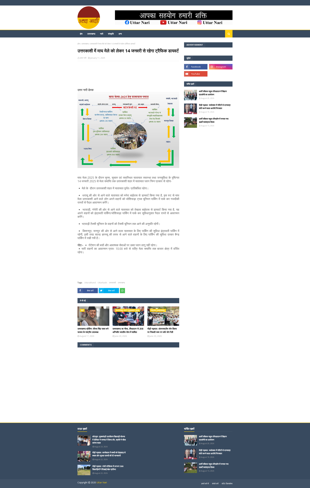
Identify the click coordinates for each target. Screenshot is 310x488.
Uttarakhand (90, 282)
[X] (220, 74)
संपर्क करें (215, 483)
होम (79, 43)
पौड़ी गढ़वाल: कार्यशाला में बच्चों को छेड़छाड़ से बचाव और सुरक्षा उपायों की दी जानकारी (109, 454)
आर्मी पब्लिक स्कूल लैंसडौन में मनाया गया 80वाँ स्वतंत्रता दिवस (213, 120)
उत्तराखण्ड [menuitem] (91, 33)
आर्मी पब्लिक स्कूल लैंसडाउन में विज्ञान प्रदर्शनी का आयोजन (213, 93)
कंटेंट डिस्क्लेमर (227, 483)
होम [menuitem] (81, 33)
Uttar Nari (102, 482)
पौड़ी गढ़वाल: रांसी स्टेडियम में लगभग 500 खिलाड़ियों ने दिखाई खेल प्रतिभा (107, 468)
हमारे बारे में (205, 483)
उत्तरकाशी (112, 282)
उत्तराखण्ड (85, 43)
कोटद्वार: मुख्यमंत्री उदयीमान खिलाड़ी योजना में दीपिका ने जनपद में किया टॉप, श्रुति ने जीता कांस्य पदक (109, 439)
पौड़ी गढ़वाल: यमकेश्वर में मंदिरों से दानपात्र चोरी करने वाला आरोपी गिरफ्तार (215, 107)
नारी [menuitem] (101, 33)
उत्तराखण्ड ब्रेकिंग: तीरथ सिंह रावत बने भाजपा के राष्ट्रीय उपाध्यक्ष (93, 330)
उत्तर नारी (83, 58)
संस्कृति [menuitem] (111, 33)
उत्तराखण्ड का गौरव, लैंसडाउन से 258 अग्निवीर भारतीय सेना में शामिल (128, 330)
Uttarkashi (102, 282)
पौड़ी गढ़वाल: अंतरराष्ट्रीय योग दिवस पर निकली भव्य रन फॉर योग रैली (162, 330)
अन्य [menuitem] (120, 33)
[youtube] (195, 74)
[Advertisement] (128, 76)
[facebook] (195, 66)
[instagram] (220, 66)
